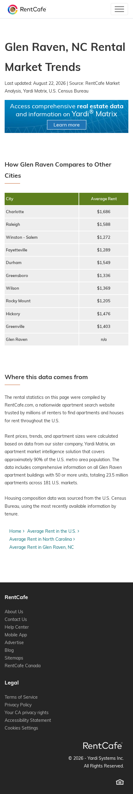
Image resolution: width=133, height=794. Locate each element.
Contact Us (16, 619)
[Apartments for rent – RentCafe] (25, 9)
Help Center (17, 627)
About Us (14, 611)
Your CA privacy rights (27, 712)
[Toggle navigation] (119, 9)
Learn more (67, 125)
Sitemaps (14, 658)
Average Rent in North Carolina (40, 539)
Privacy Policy (18, 705)
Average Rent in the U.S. (51, 531)
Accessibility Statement (28, 720)
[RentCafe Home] (103, 745)
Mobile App (16, 635)
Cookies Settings (21, 728)
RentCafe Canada (23, 665)
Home (15, 531)
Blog (9, 650)
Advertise (14, 642)
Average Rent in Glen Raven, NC (41, 547)
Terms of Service (21, 697)
